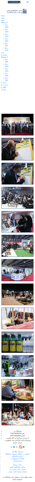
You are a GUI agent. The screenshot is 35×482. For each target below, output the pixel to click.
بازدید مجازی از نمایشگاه (4, 55)
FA (28, 2)
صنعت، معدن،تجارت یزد (17, 469)
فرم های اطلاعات (17, 452)
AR (22, 2)
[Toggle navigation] (4, 5)
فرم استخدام (17, 461)
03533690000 (13, 2)
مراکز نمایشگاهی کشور (17, 467)
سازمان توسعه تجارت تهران (17, 472)
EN (25, 2)
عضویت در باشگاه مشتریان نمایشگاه (18, 454)
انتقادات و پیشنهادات (17, 458)
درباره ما (4, 82)
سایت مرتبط (17, 465)
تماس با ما (4, 85)
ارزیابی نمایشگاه (17, 456)
